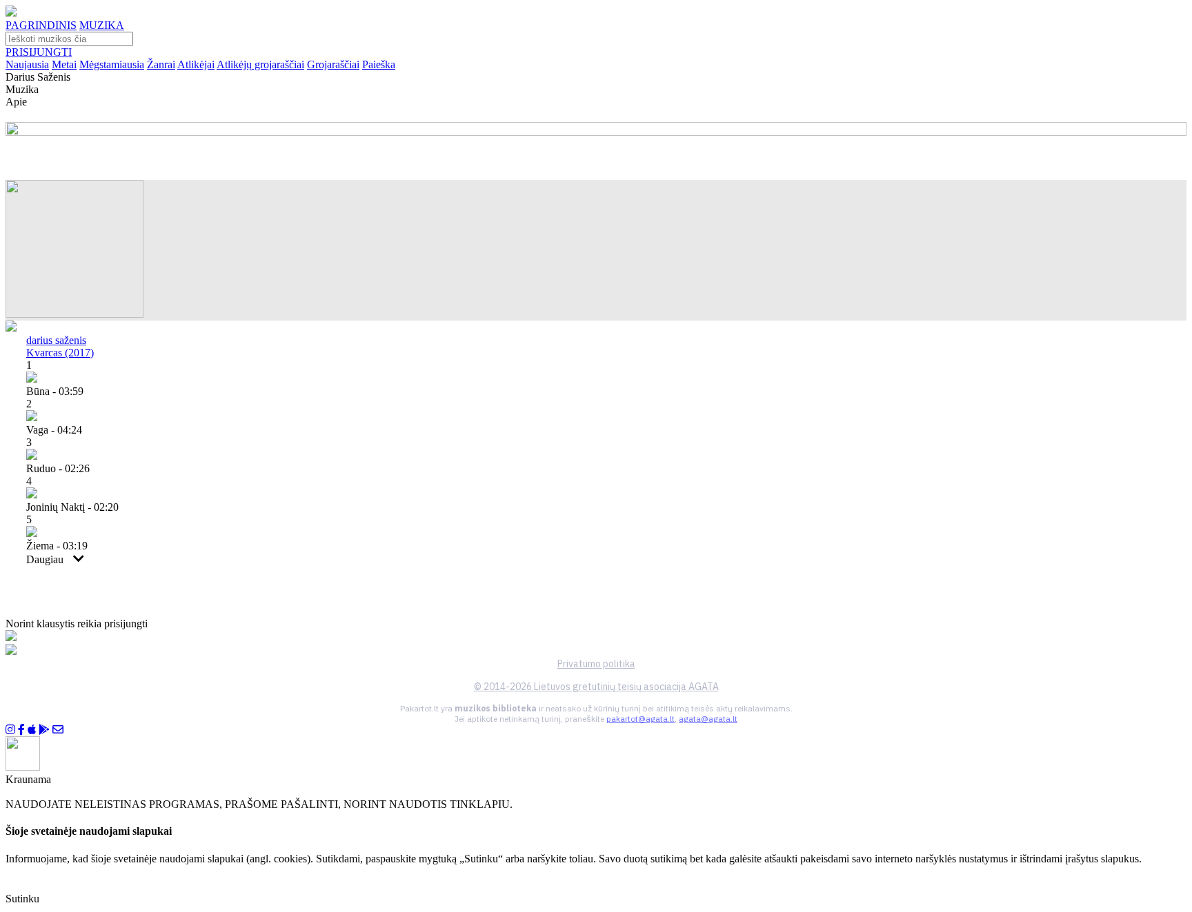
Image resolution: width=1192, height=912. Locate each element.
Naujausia (27, 64)
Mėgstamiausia (111, 64)
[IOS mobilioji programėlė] (32, 730)
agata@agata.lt (708, 718)
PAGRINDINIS (41, 25)
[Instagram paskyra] (10, 730)
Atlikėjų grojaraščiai (260, 64)
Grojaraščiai (333, 64)
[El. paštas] (57, 730)
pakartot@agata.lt (640, 718)
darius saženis (56, 340)
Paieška (378, 64)
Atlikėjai (196, 64)
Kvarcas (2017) (60, 352)
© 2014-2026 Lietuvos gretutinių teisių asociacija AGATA (596, 686)
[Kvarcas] (74, 314)
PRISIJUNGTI (39, 52)
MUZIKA (101, 25)
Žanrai (161, 64)
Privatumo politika (596, 664)
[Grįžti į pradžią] (11, 13)
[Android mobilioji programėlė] (44, 730)
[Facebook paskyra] (21, 730)
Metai (64, 64)
